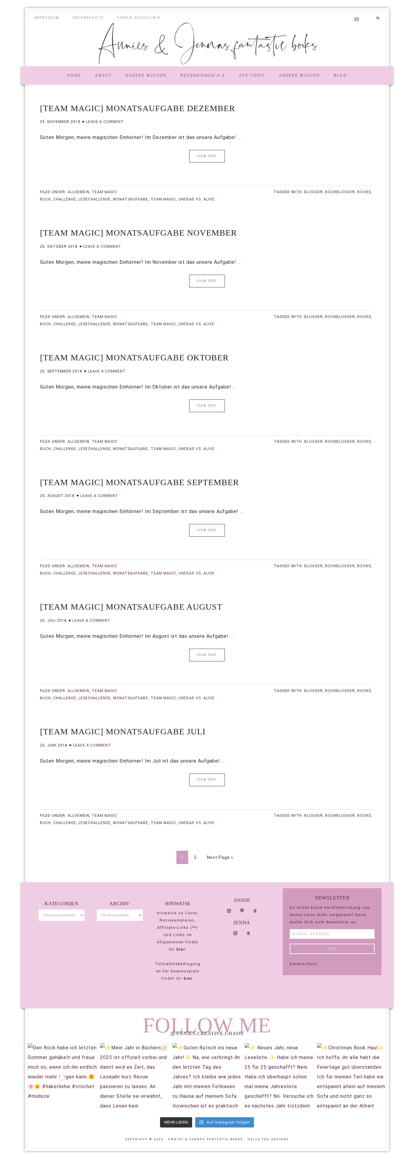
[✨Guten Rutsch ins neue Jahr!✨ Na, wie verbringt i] (207, 1077)
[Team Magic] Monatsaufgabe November (138, 232)
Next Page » (220, 857)
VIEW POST (207, 156)
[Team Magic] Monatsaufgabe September (139, 482)
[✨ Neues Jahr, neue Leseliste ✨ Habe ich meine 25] (279, 1077)
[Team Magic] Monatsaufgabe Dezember (137, 108)
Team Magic (104, 192)
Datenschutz (304, 964)
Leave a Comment (105, 122)
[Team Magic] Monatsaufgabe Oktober (134, 357)
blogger (313, 192)
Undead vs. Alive (197, 199)
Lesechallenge (94, 199)
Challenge (64, 199)
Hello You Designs (268, 1139)
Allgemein (78, 192)
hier (180, 949)
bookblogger (340, 192)
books (364, 192)
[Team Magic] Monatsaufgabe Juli (122, 731)
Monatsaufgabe (130, 199)
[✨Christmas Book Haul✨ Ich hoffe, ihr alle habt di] (351, 1077)
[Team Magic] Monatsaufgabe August (131, 606)
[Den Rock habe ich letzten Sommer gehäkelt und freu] (62, 1077)
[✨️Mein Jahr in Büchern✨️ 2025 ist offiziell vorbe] (134, 1077)
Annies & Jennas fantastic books (207, 43)
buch (45, 199)
